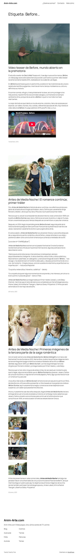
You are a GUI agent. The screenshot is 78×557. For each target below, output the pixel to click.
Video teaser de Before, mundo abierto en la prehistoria (35, 69)
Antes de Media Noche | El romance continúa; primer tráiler (38, 201)
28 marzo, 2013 (12, 291)
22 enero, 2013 (12, 492)
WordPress (71, 552)
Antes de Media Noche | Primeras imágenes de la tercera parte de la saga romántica (38, 351)
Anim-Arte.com (10, 3)
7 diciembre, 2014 (13, 142)
